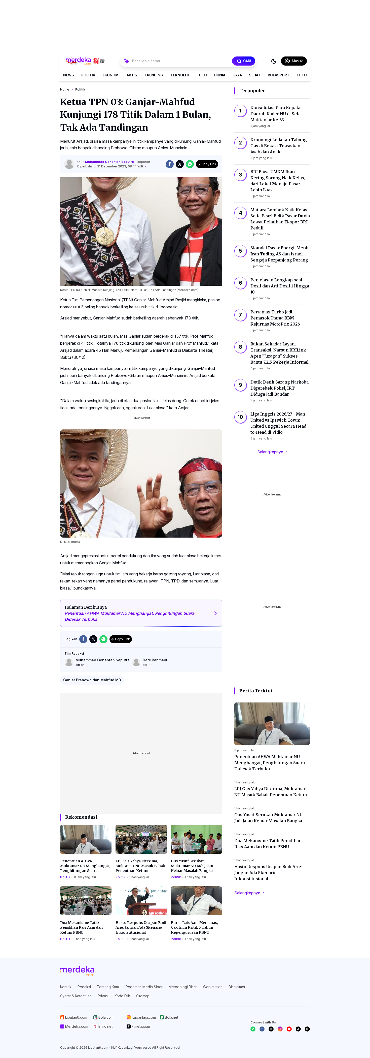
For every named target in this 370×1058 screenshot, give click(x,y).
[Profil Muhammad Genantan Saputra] (69, 164)
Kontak (65, 987)
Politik (88, 75)
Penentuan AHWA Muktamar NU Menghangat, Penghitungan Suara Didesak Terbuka (85, 866)
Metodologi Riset (183, 987)
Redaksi (84, 987)
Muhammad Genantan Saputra (110, 162)
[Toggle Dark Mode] (274, 61)
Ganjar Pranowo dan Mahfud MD (92, 680)
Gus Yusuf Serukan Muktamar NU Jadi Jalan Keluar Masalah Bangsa (192, 866)
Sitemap (143, 996)
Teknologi (181, 75)
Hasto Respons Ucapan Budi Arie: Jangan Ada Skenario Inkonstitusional (141, 927)
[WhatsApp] (252, 1029)
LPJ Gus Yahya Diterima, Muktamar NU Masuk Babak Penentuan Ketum (140, 866)
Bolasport (278, 75)
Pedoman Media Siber (144, 987)
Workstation (213, 987)
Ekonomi (111, 75)
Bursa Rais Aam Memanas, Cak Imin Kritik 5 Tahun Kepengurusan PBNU (194, 927)
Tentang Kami (108, 987)
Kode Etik (122, 996)
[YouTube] (289, 1029)
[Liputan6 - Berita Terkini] (77, 971)
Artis (132, 75)
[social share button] (170, 164)
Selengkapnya (270, 451)
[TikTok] (298, 1029)
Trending (153, 75)
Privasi (103, 996)
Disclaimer (237, 987)
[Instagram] (280, 1029)
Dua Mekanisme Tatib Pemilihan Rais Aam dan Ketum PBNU (81, 927)
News (68, 75)
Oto (203, 75)
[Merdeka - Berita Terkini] (85, 61)
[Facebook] (262, 1029)
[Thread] (307, 1029)
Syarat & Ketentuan (76, 996)
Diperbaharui (110, 166)
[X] (271, 1029)
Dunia (219, 75)
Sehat (255, 75)
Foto (302, 75)
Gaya (237, 75)
